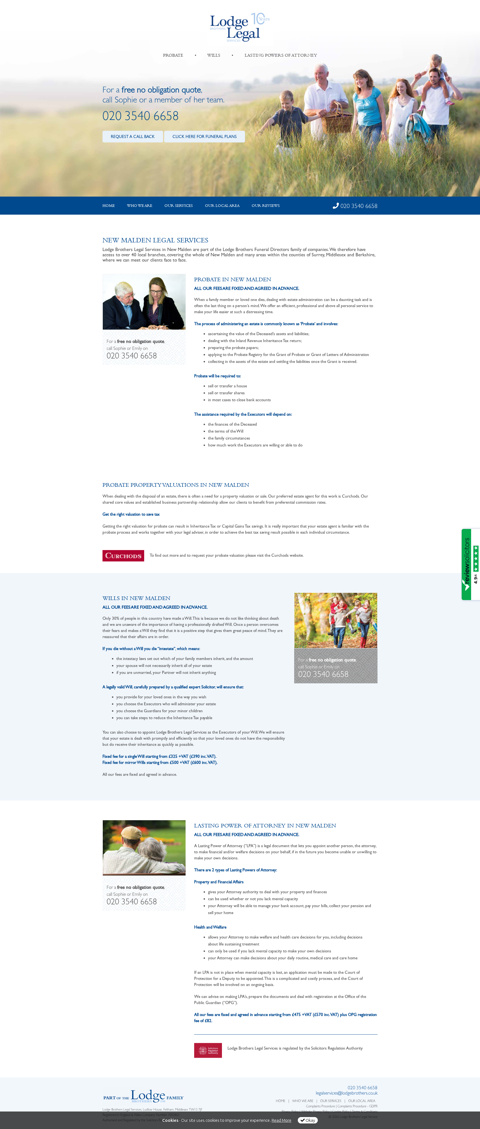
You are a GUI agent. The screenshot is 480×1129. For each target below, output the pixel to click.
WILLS (214, 55)
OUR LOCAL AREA (361, 1101)
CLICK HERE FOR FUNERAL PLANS (204, 136)
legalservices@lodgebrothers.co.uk (347, 1093)
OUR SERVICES (330, 1101)
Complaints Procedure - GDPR (358, 1106)
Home (108, 205)
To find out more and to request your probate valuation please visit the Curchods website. (227, 555)
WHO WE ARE (302, 1101)
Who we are (139, 205)
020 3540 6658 (140, 117)
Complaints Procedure (320, 1106)
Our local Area (222, 205)
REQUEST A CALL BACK (133, 136)
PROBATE (173, 55)
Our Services (178, 205)
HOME (280, 1101)
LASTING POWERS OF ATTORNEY (281, 55)
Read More (281, 1120)
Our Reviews (266, 205)
